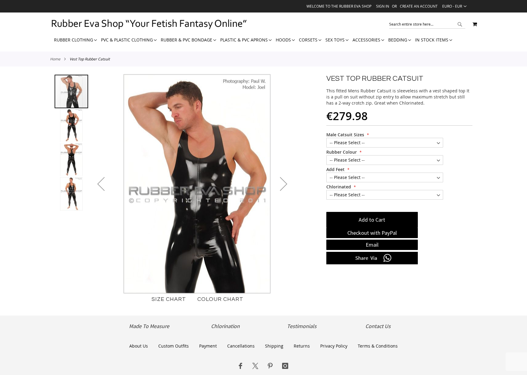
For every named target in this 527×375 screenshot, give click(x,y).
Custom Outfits (173, 346)
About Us (138, 346)
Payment (208, 346)
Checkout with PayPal (372, 232)
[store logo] (149, 24)
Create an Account (419, 6)
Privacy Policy (333, 346)
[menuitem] (73, 40)
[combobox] (427, 24)
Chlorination (225, 326)
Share (372, 258)
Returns (302, 346)
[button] (454, 6)
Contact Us (378, 326)
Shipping (274, 346)
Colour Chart (220, 299)
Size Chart (169, 299)
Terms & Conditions (378, 346)
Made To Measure (149, 326)
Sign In (382, 6)
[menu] (251, 40)
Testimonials (302, 326)
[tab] (251, 40)
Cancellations (241, 346)
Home (55, 58)
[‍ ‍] (240, 366)
